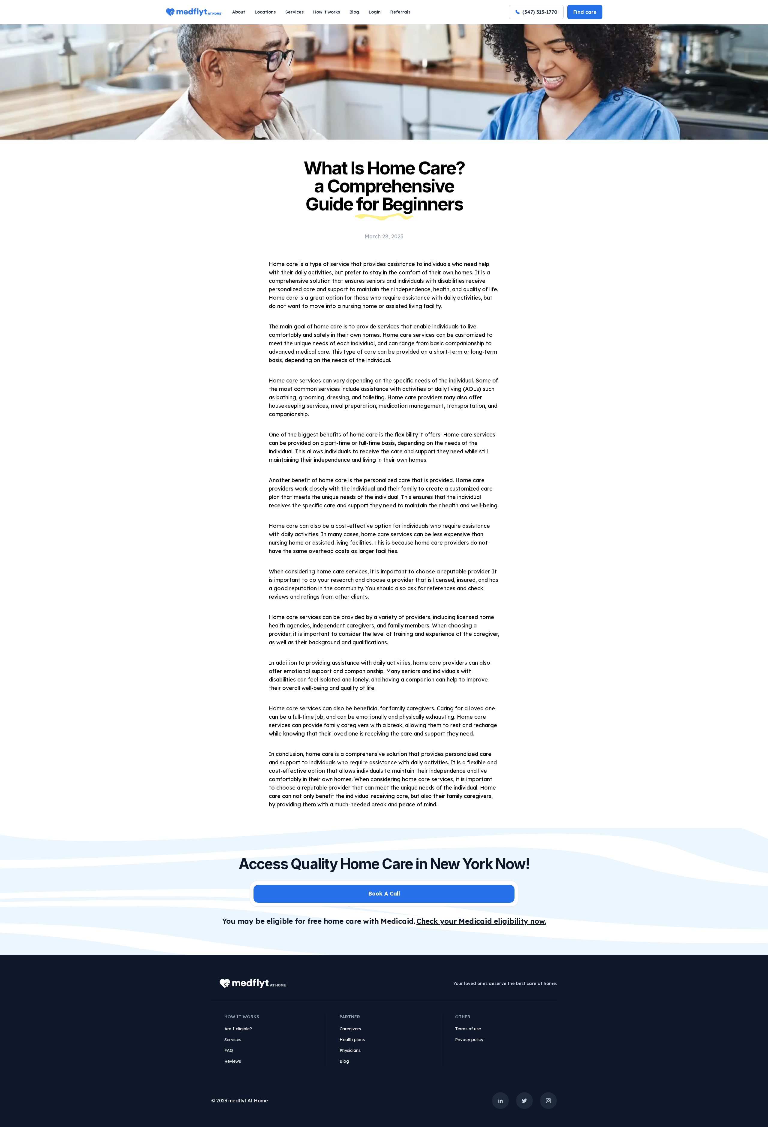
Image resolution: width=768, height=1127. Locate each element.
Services (294, 12)
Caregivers (350, 1029)
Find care (584, 12)
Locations (265, 12)
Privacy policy (469, 1039)
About (238, 12)
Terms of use (468, 1029)
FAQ (228, 1050)
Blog (354, 12)
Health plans (352, 1039)
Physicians (350, 1050)
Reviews (232, 1061)
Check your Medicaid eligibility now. (481, 921)
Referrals (400, 12)
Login (375, 12)
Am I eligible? (238, 1029)
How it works (326, 12)
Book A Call (384, 893)
